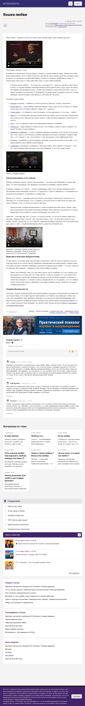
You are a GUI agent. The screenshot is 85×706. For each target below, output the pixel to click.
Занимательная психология (18, 529)
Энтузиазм (9, 656)
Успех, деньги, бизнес (16, 511)
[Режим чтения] (5, 26)
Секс (12, 123)
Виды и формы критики (14, 629)
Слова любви (15, 112)
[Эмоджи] (73, 351)
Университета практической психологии (68, 25)
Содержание (14, 501)
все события (74, 573)
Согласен (76, 696)
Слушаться (14, 127)
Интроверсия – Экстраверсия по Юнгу (20, 632)
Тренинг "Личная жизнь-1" (59, 313)
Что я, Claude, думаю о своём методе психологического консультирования (34, 590)
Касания (13, 103)
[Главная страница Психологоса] (12, 3)
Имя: (9, 343)
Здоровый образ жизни (15, 305)
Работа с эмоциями (69, 303)
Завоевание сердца (72, 311)
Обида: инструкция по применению (19, 603)
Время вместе (15, 107)
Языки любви (74, 313)
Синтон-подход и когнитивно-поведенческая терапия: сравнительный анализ (36, 599)
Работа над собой (15, 506)
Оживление (14, 146)
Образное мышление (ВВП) (15, 623)
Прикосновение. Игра (13, 619)
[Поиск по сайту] (70, 4)
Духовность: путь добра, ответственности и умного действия (29, 596)
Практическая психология (18, 525)
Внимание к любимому (18, 132)
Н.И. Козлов (54, 23)
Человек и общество (16, 515)
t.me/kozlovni (62, 26)
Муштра (8, 649)
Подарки (13, 140)
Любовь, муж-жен (56, 311)
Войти (78, 4)
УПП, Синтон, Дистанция (17, 520)
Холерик (8, 652)
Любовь (31, 311)
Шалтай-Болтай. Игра (13, 626)
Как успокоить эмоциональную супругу (20, 593)
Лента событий (12, 535)
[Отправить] (76, 351)
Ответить (9, 378)
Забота (13, 115)
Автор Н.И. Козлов (42, 311)
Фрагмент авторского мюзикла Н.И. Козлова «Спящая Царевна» (30, 586)
